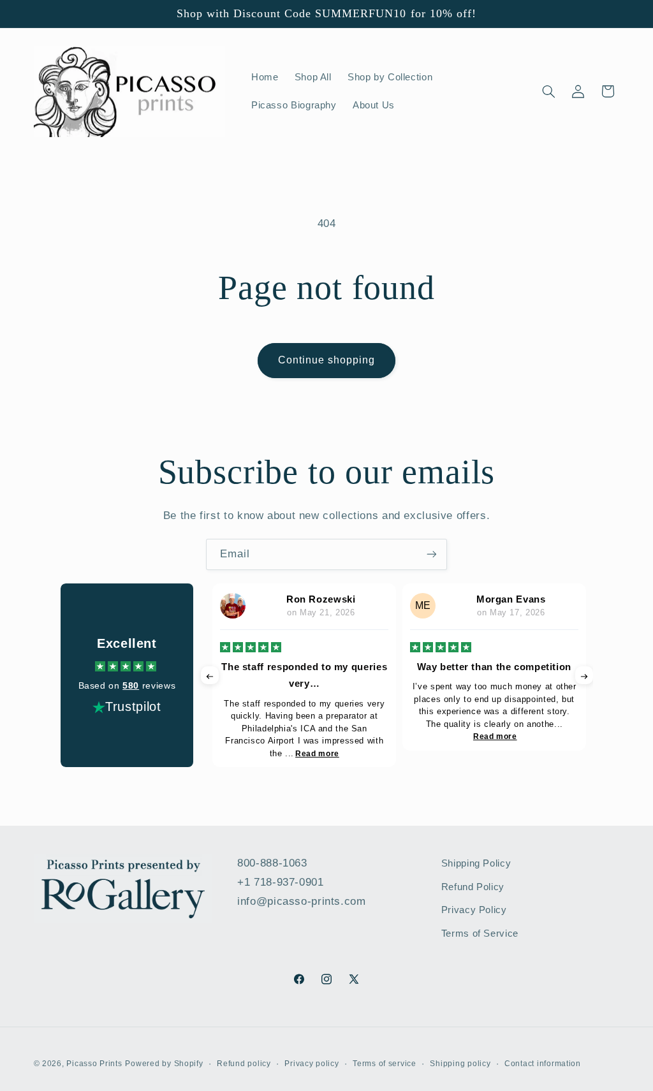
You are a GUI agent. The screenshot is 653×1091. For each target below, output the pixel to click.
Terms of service (384, 1063)
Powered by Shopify (164, 1063)
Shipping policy (460, 1063)
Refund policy (244, 1063)
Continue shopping (327, 360)
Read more (317, 753)
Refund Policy (472, 887)
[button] (548, 91)
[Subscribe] (431, 554)
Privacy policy (311, 1063)
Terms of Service (479, 933)
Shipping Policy (476, 863)
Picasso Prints (94, 1063)
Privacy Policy (474, 910)
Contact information (542, 1063)
